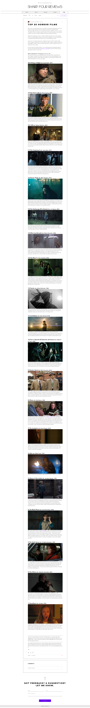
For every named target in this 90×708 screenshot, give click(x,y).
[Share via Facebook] (28, 652)
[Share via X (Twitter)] (30, 652)
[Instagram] (63, 12)
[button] (57, 15)
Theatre (40, 15)
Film (29, 15)
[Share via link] (32, 652)
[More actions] (62, 21)
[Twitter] (64, 12)
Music (36, 15)
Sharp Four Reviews (45, 6)
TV (32, 15)
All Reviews (25, 15)
